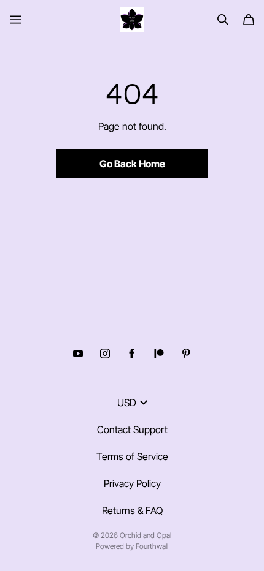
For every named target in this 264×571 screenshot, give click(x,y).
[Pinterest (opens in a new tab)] (186, 353)
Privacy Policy (132, 483)
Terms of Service (132, 456)
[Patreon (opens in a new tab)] (159, 353)
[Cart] (248, 19)
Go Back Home (132, 163)
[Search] (222, 19)
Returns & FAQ (132, 510)
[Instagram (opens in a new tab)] (104, 353)
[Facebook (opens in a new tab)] (132, 353)
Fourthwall (152, 546)
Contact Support (132, 429)
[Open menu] (15, 19)
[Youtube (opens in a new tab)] (77, 353)
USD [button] (126, 402)
